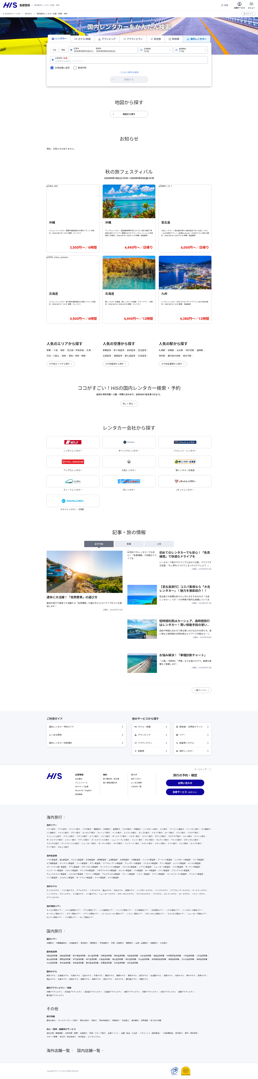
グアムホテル (81, 890)
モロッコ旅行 (63, 847)
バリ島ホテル (91, 894)
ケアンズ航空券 (158, 874)
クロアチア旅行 (174, 836)
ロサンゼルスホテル (126, 894)
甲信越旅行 (104, 943)
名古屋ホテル (155, 975)
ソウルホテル (94, 890)
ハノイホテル (52, 894)
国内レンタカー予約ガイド (61, 727)
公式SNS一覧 (136, 786)
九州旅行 (163, 943)
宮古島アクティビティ (93, 992)
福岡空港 (118, 356)
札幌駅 (162, 350)
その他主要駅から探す (171, 364)
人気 (159, 544)
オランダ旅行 (160, 836)
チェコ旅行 (187, 836)
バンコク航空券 (149, 859)
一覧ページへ (200, 690)
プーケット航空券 (165, 859)
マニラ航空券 (198, 859)
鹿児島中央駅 (174, 356)
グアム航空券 (74, 867)
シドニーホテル (198, 894)
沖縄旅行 (50, 943)
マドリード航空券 (92, 874)
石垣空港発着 (119, 963)
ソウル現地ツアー (173, 910)
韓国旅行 (97, 829)
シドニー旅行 (70, 840)
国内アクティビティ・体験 (59, 987)
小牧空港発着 (188, 955)
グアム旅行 (62, 829)
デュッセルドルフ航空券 (56, 874)
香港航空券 (101, 859)
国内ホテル (52, 971)
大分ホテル (119, 979)
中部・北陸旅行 (117, 943)
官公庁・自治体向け (68, 1036)
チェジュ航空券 (77, 859)
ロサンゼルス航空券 (90, 867)
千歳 (55, 350)
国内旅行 (28, 14)
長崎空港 (131, 350)
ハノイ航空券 (81, 863)
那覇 (49, 350)
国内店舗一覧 (88, 1050)
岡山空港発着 (117, 959)
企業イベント (113, 1033)
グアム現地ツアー (90, 910)
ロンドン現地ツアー (55, 917)
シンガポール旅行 (150, 829)
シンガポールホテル (145, 890)
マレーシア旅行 (103, 832)
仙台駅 (180, 350)
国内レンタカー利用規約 (60, 743)
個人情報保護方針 (110, 782)
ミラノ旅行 (180, 832)
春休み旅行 (51, 1020)
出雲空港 (107, 356)
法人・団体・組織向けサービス (61, 1029)
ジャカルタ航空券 (150, 863)
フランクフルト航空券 (180, 870)
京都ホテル (168, 975)
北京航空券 (124, 859)
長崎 (64, 356)
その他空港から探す (114, 364)
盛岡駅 (200, 350)
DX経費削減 (168, 1033)
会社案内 (78, 778)
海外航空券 (52, 855)
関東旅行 (93, 943)
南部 (62, 350)
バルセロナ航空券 (76, 874)
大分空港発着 (52, 963)
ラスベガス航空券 (129, 867)
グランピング (109, 39)
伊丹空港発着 (78, 959)
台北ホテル (118, 890)
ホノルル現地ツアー (55, 910)
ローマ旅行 (169, 832)
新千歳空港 (119, 350)
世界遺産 (144, 1020)
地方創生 (81, 1036)
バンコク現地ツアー (124, 910)
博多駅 (162, 356)
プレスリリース (81, 782)
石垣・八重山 (53, 356)
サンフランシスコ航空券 (110, 867)
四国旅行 (154, 943)
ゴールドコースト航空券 (176, 874)
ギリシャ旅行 (199, 836)
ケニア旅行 (51, 847)
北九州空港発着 (188, 959)
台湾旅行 (106, 829)
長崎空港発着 (201, 959)
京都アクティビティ (150, 992)
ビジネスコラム (94, 1036)
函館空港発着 (106, 955)
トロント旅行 (147, 843)
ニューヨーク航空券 (162, 867)
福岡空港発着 (173, 959)
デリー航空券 (165, 863)
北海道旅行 (73, 943)
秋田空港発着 (132, 955)
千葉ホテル (98, 975)
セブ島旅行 (205, 829)
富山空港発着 (52, 959)
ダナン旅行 (75, 832)
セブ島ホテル (78, 894)
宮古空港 (142, 350)
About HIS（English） (84, 790)
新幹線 (175, 39)
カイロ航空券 (113, 877)
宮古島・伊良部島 (75, 350)
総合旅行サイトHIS (12, 14)
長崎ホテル (96, 979)
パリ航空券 (138, 870)
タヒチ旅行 (149, 840)
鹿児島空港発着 (92, 963)
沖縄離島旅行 (61, 943)
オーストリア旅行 (119, 836)
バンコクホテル (161, 890)
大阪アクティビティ (168, 992)
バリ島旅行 (51, 832)
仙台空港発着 (145, 955)
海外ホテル (52, 886)
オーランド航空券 (192, 867)
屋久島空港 (130, 356)
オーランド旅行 (104, 843)
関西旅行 (129, 943)
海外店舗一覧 (58, 1050)
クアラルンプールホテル (180, 890)
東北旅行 (84, 943)
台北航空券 (90, 859)
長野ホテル (132, 975)
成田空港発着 (65, 955)
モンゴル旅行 (144, 832)
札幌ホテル (75, 975)
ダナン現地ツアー (74, 913)
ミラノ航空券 (163, 870)
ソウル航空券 (52, 859)
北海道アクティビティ (113, 992)
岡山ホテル (51, 979)
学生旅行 (125, 1020)
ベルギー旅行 (134, 836)
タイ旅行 (163, 829)
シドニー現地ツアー (135, 913)
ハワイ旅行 (51, 829)
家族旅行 (115, 1020)
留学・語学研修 (191, 1033)
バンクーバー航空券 (55, 870)
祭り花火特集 (155, 1020)
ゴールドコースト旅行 (100, 840)
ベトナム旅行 (63, 832)
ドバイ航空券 (100, 877)
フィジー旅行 (137, 840)
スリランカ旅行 (130, 832)
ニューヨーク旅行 (89, 843)
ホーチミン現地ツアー (55, 913)
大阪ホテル (179, 975)
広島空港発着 (104, 959)
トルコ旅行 (183, 843)
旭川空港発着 (93, 955)
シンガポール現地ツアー (192, 910)
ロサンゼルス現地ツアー (155, 913)
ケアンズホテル (53, 897)
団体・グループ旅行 (98, 1033)
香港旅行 (116, 829)
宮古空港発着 (132, 963)
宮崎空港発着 (78, 963)
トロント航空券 (71, 870)
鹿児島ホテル (131, 979)
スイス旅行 (105, 836)
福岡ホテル (85, 979)
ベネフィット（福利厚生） (150, 1033)
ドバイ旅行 (172, 843)
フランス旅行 (68, 836)
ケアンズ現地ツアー (91, 913)
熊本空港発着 (65, 963)
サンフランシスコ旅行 (70, 843)
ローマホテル (184, 894)
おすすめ (99, 544)
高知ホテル (73, 979)
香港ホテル (129, 890)
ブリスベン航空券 (196, 874)
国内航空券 (52, 951)
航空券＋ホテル (186, 743)
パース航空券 (52, 877)
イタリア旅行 (157, 832)
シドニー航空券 (143, 874)
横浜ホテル (109, 975)
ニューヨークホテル (107, 894)
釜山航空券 (64, 859)
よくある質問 (55, 735)
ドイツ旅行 (94, 836)
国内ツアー (52, 938)
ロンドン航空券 (125, 870)
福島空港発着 (158, 955)
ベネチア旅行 (193, 832)
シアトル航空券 (145, 867)
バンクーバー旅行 (132, 843)
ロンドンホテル (170, 894)
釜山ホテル (107, 890)
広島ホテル (62, 979)
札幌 (89, 350)
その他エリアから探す (59, 364)
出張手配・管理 (71, 1033)
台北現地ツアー (157, 910)
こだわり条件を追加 (129, 72)
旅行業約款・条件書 (111, 778)
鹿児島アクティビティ (55, 995)
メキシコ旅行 (160, 843)
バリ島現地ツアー (107, 910)
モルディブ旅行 (162, 840)
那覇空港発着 (106, 963)
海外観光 (135, 1020)
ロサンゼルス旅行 (191, 840)
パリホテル (157, 894)
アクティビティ (135, 39)
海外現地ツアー (54, 906)
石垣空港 (142, 356)
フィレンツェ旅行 (54, 836)
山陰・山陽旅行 (142, 943)
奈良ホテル (202, 975)
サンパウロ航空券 (87, 870)
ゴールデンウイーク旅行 (68, 1020)
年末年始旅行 (104, 1020)
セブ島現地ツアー (142, 910)
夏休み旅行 (84, 1020)
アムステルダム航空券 (111, 874)
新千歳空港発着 (79, 955)
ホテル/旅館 (84, 39)
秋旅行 (94, 1020)
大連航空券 (135, 859)
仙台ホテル (86, 975)
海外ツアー (52, 825)
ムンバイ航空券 (179, 863)
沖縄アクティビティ (54, 992)
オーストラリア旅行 (55, 840)
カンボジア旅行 (88, 832)
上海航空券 (113, 859)
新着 (129, 544)
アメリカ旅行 (176, 840)
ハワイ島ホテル (68, 890)
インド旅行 (116, 832)
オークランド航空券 (84, 877)
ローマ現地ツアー (87, 917)
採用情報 (78, 794)
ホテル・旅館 (144, 727)
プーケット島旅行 (177, 829)
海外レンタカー (198, 39)
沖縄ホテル (143, 979)
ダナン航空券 (95, 863)
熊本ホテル (107, 979)
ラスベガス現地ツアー (176, 913)
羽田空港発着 (52, 955)
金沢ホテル (143, 975)
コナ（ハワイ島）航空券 (56, 867)
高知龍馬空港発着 (159, 959)
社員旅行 (83, 1033)
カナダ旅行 (117, 843)
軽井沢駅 (187, 356)
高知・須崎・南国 (77, 356)
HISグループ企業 (81, 786)
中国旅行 (137, 829)
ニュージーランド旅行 (120, 840)
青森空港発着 (119, 955)
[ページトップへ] (209, 769)
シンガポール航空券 (182, 859)
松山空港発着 (144, 959)
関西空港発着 (65, 959)
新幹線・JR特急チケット (191, 727)
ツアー (182, 735)
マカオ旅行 (126, 829)
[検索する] (129, 79)
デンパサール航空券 (133, 863)
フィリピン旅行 (192, 829)
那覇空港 (107, 350)
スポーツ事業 (52, 1036)
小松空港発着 (201, 955)
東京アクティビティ (132, 992)
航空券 (157, 39)
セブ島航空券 (52, 863)
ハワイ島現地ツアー (73, 910)
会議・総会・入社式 (129, 1033)
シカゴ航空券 (177, 867)
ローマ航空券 (150, 870)
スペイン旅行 (147, 836)
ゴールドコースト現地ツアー (113, 913)
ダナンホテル (65, 894)
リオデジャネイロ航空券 (106, 870)
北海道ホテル (63, 975)
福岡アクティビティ (186, 992)
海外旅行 (54, 817)
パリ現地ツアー (71, 917)
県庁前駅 (190, 350)
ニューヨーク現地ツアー (197, 913)
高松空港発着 (130, 959)
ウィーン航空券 (128, 874)
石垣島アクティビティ (73, 992)
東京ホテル (51, 975)
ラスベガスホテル (143, 894)
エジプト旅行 (196, 843)
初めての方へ (136, 778)
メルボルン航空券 (67, 877)
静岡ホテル (120, 975)
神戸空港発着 (91, 959)
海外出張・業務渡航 (55, 1033)
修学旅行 (178, 1033)
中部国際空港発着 (174, 955)
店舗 (226, 5)
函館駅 (171, 350)
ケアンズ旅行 (83, 840)
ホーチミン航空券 (67, 863)
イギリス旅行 (81, 836)
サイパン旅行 (74, 829)
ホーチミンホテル (199, 890)
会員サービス (239, 7)
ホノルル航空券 (194, 863)
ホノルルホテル (53, 890)
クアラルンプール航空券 (112, 863)
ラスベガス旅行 (53, 843)
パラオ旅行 (86, 829)
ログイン (249, 14)
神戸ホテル (190, 975)
